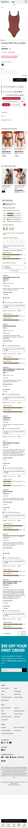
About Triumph (5, 688)
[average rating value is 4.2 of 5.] (5, 49)
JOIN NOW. (21, 86)
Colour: (6, 62)
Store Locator (17, 694)
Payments (3, 727)
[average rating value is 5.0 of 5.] (6, 152)
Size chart (24, 75)
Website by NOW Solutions (14, 784)
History (15, 688)
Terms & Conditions (6, 730)
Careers (3, 691)
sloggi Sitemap (5, 700)
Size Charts (17, 716)
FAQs (2, 710)
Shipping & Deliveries (19, 710)
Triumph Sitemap (18, 697)
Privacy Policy (17, 730)
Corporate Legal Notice (7, 733)
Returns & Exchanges (19, 727)
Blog (2, 694)
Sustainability (17, 691)
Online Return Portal (6, 716)
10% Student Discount (6, 697)
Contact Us (17, 707)
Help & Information (6, 707)
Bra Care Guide (18, 713)
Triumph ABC (4, 719)
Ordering (3, 713)
